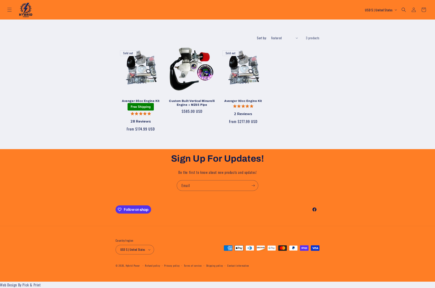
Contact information (238, 265)
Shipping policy (214, 265)
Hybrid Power (133, 265)
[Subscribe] (253, 185)
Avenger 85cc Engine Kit (141, 101)
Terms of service (193, 265)
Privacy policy (172, 265)
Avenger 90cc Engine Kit (243, 101)
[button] (9, 10)
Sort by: (261, 37)
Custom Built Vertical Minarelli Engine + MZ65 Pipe (192, 102)
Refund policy (152, 265)
